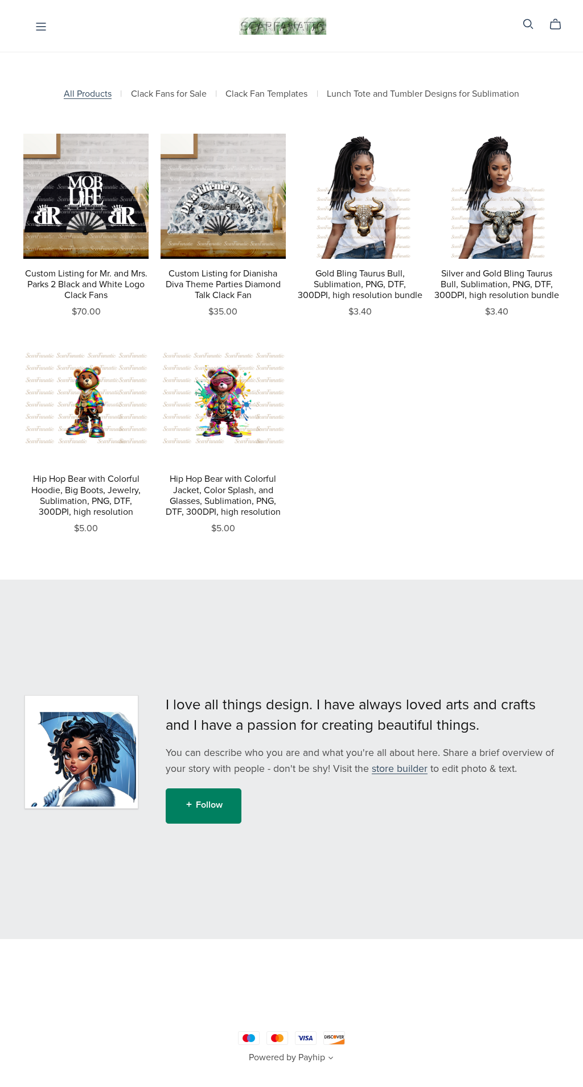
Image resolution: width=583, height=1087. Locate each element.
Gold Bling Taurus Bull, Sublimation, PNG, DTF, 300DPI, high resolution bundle (360, 284)
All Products (88, 94)
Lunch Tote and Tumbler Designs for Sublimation (423, 94)
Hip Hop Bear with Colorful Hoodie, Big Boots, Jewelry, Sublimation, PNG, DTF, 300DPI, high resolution (86, 495)
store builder (400, 769)
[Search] (528, 24)
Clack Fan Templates (266, 94)
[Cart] (560, 24)
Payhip (311, 1057)
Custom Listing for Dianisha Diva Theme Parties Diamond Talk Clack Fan (223, 284)
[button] (330, 1059)
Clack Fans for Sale (169, 94)
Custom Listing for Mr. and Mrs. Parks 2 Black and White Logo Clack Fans (86, 284)
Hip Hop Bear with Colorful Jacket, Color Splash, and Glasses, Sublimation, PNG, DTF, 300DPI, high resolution (223, 495)
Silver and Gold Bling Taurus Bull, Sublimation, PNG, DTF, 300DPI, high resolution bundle (496, 284)
